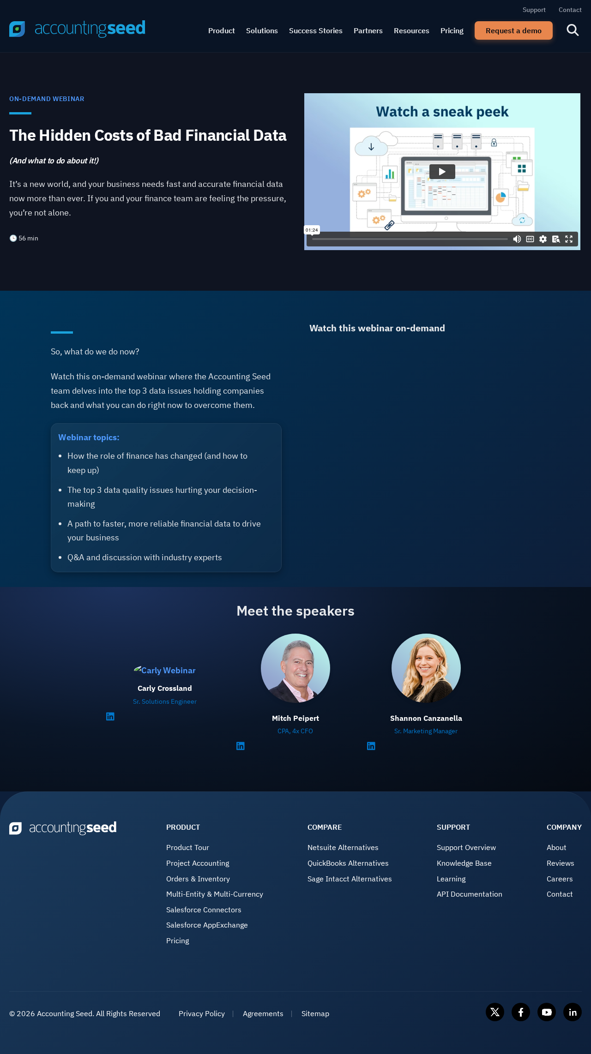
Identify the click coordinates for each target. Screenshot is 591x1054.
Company (564, 827)
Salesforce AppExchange (207, 924)
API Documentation (469, 893)
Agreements (263, 1013)
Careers (560, 878)
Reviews (560, 863)
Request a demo (514, 30)
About (557, 847)
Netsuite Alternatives (343, 847)
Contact (570, 10)
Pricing (452, 30)
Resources (411, 30)
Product (221, 30)
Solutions (262, 30)
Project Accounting (197, 863)
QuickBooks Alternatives (348, 863)
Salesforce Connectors (203, 909)
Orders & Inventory (198, 878)
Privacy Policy (202, 1013)
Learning (451, 878)
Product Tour (187, 847)
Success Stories (316, 30)
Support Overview (466, 847)
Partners (368, 30)
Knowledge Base (464, 863)
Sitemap (315, 1013)
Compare (325, 827)
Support (534, 10)
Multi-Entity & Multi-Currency (214, 893)
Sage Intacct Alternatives (350, 878)
